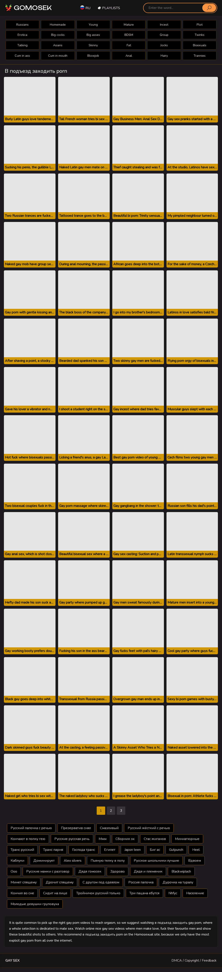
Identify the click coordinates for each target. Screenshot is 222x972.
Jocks (164, 45)
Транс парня (53, 849)
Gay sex (12, 960)
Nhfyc (172, 893)
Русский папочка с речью (31, 828)
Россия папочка (140, 882)
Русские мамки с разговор (47, 871)
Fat (129, 45)
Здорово (117, 871)
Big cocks (58, 35)
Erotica (22, 35)
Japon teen (132, 849)
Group (164, 35)
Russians (22, 24)
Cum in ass (22, 55)
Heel (196, 849)
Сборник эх (125, 838)
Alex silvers (73, 860)
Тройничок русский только (98, 893)
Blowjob (93, 55)
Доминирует (44, 860)
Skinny (93, 45)
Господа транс (83, 849)
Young (93, 24)
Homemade (58, 24)
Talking (22, 45)
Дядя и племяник (148, 871)
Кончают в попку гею (28, 838)
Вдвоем (194, 860)
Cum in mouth (57, 55)
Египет (109, 849)
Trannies (200, 55)
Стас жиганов (155, 838)
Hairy (164, 55)
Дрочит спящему (59, 882)
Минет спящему (24, 882)
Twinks (199, 35)
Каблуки (17, 860)
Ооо (14, 871)
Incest (164, 24)
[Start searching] (209, 8)
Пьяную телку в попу (108, 860)
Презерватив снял (76, 828)
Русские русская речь (72, 838)
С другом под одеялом (101, 882)
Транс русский (22, 849)
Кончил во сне (22, 893)
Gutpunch (176, 849)
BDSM (128, 35)
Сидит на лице (55, 893)
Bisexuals (199, 45)
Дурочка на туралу (178, 882)
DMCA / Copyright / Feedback (194, 960)
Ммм (102, 838)
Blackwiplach (181, 871)
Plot (199, 24)
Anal (129, 55)
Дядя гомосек (89, 871)
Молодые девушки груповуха (35, 904)
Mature (129, 24)
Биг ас (155, 849)
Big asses (93, 35)
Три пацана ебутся (144, 893)
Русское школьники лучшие (156, 860)
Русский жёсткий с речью (149, 828)
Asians (57, 45)
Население (195, 893)
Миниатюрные (187, 838)
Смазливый (109, 828)
